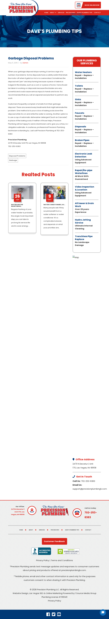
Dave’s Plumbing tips (84, 13)
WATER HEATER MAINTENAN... (17, 205)
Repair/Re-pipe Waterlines (83, 174)
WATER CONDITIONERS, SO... (54, 204)
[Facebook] (49, 614)
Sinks (84, 102)
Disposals (84, 129)
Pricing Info (70, 13)
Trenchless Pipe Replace (84, 241)
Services (61, 13)
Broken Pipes (84, 143)
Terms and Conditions (62, 560)
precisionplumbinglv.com (73, 570)
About (52, 13)
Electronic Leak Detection (83, 158)
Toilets (84, 88)
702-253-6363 (88, 481)
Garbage (13, 160)
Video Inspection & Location (84, 191)
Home (46, 13)
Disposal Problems (17, 156)
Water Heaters (84, 75)
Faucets (84, 115)
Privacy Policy (42, 560)
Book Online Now (92, 5)
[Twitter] (54, 614)
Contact (97, 13)
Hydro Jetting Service (84, 224)
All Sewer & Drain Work (84, 207)
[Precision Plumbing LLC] (22, 8)
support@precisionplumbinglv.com (90, 488)
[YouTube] (60, 614)
